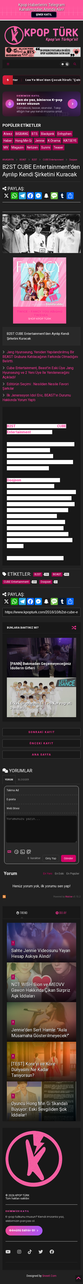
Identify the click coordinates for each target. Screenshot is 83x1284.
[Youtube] (8, 1252)
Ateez (8, 134)
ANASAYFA (8, 159)
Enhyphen (64, 134)
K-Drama (54, 140)
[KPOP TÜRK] (41, 44)
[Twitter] (41, 1252)
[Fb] (52, 1252)
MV (6, 147)
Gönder (68, 858)
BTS (35, 134)
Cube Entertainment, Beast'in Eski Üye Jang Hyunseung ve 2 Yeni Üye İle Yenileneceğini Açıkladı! (37, 372)
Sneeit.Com (49, 1275)
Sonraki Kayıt (41, 732)
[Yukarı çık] (78, 1278)
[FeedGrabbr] (55, 304)
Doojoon (73, 159)
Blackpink (47, 134)
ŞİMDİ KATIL (44, 14)
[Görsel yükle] (22, 851)
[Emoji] (16, 851)
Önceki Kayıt (41, 743)
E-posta (11, 799)
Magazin (18, 147)
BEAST (22, 159)
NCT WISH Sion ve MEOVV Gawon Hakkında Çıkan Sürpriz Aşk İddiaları (40, 990)
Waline (68, 896)
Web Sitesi (13, 808)
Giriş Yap (50, 858)
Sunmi (45, 147)
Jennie (39, 140)
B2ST (34, 159)
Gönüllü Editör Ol (22, 1230)
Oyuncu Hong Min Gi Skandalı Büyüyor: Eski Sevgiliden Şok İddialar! (39, 1109)
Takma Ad (13, 790)
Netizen (32, 147)
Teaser (58, 147)
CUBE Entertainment (53, 159)
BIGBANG (21, 134)
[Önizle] (28, 851)
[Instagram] (19, 1252)
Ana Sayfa (41, 754)
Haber (8, 140)
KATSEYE (70, 140)
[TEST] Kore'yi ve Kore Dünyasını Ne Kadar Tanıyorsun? (33, 1069)
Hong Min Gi (23, 140)
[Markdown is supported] (10, 851)
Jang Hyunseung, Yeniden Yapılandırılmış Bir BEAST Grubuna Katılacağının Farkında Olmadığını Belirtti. (40, 356)
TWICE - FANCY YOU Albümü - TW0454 (39, 313)
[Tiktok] (30, 1252)
